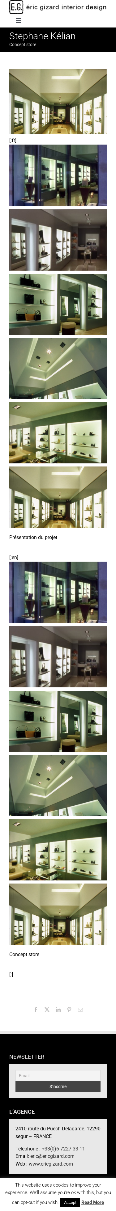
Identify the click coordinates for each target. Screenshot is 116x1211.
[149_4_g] (58, 304)
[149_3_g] (58, 368)
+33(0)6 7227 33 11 (63, 1149)
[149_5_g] (58, 240)
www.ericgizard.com (51, 1164)
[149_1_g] (58, 497)
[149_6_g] (58, 175)
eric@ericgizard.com (52, 1156)
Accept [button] (70, 1202)
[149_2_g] (58, 432)
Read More (92, 1202)
